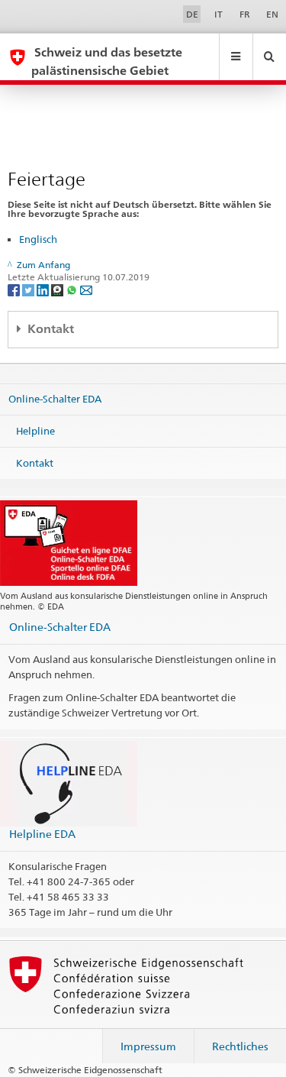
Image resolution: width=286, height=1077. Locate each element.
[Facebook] (15, 290)
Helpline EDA (42, 833)
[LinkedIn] (44, 290)
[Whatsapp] (73, 290)
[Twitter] (29, 290)
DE (192, 14)
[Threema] (58, 290)
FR (244, 14)
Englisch (38, 239)
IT (218, 14)
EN (272, 14)
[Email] (86, 290)
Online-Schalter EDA (54, 399)
